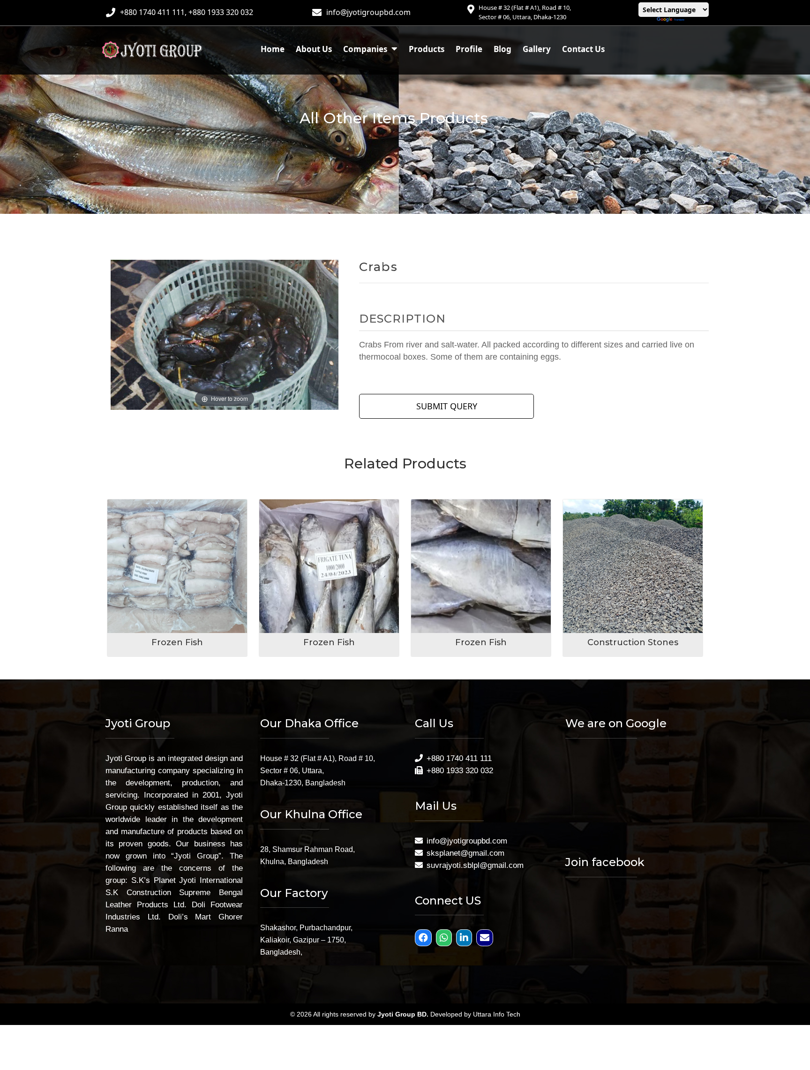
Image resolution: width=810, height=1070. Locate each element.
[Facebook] (424, 938)
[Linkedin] (465, 938)
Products (426, 49)
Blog (502, 49)
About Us (314, 49)
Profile (469, 49)
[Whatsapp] (445, 938)
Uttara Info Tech (496, 1014)
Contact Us (583, 49)
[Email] (485, 938)
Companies (366, 49)
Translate (679, 19)
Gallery (537, 49)
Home (273, 49)
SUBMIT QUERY (446, 406)
